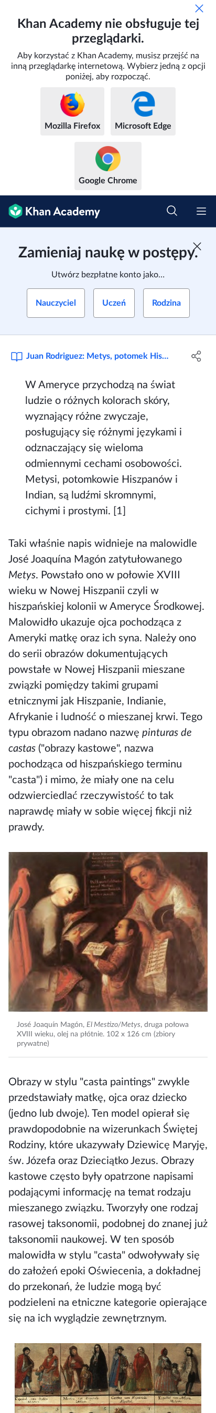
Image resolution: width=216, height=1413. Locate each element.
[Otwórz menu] (201, 211)
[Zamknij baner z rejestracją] (197, 246)
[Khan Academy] (50, 211)
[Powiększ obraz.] (108, 932)
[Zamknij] (199, 8)
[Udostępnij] (196, 356)
